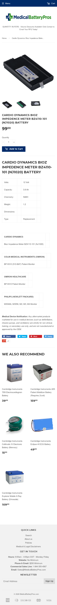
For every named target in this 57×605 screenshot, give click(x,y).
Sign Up (49, 581)
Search (28, 535)
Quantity (5, 137)
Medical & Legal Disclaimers (28, 546)
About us (28, 538)
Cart (53, 3)
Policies (28, 542)
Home (4, 38)
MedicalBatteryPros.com (29, 594)
